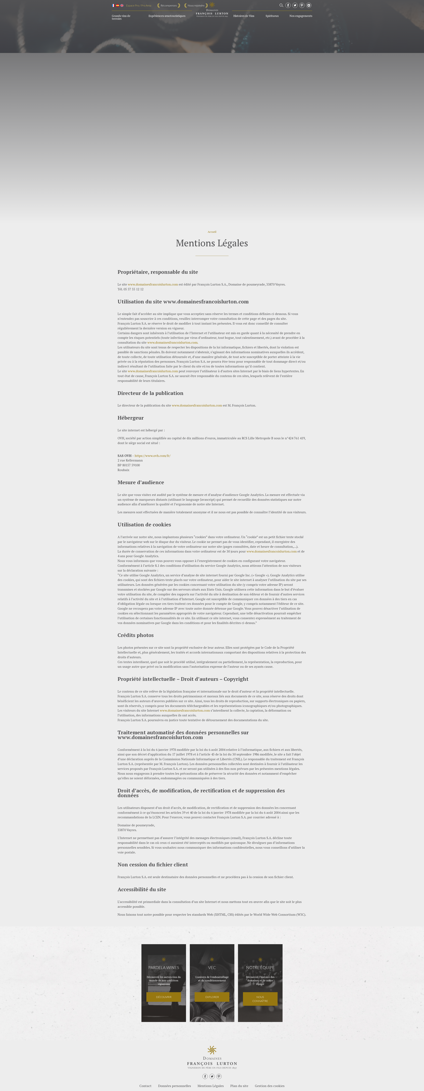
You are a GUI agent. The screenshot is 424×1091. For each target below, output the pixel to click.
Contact (145, 1086)
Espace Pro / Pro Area (138, 5)
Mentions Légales (211, 1086)
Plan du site (239, 1086)
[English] (121, 5)
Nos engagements (301, 16)
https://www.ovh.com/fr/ (153, 456)
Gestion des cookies (270, 1086)
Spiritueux (272, 16)
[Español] (117, 5)
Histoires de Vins (243, 16)
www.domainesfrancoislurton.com (153, 284)
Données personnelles (174, 1086)
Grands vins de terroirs (121, 17)
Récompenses (169, 5)
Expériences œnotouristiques (167, 16)
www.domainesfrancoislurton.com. (172, 342)
